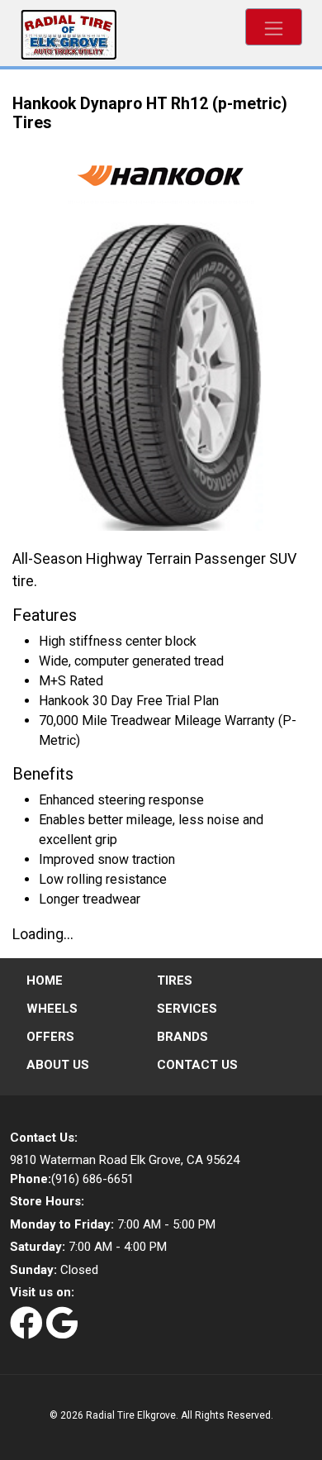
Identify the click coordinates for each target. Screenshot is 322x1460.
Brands (182, 1036)
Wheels (52, 1008)
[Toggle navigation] (273, 26)
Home (44, 980)
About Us (57, 1064)
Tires (174, 980)
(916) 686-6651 (72, 1178)
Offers (50, 1036)
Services (187, 1008)
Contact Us (197, 1064)
